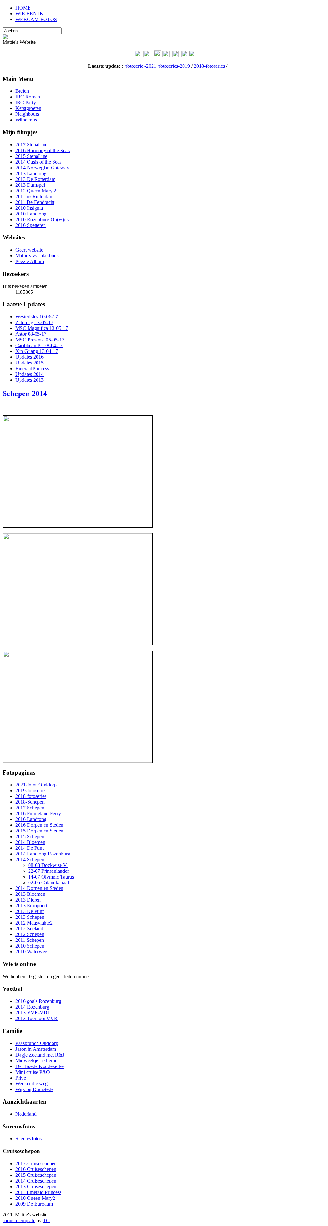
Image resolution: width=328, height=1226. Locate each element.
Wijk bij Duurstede (34, 1089)
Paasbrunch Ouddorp (36, 1043)
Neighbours (27, 114)
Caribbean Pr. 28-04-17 (39, 345)
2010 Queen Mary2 (35, 1198)
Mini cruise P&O (32, 1072)
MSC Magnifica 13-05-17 (41, 328)
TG (46, 1220)
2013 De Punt (29, 911)
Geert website (29, 250)
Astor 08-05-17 (30, 334)
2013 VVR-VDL (33, 1012)
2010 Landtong (30, 213)
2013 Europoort (31, 905)
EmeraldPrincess (32, 368)
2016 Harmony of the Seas (42, 150)
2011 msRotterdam (34, 196)
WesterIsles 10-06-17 (36, 316)
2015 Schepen (29, 836)
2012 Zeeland (29, 928)
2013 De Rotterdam (35, 179)
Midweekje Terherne (36, 1060)
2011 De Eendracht (34, 202)
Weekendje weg (31, 1083)
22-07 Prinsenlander (48, 871)
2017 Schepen (29, 807)
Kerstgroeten (28, 108)
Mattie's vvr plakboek (37, 255)
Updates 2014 (29, 374)
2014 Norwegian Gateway (42, 167)
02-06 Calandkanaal (48, 882)
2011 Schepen (29, 940)
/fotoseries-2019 (174, 66)
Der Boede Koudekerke (39, 1066)
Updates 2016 (29, 357)
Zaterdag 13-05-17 (34, 322)
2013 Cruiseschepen (35, 1186)
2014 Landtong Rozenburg (42, 853)
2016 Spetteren (30, 225)
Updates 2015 (29, 362)
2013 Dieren (28, 899)
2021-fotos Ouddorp (36, 784)
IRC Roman (27, 96)
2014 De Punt (29, 848)
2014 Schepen (29, 859)
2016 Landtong (30, 819)
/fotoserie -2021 (140, 66)
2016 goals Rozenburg (38, 1001)
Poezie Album (29, 261)
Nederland (26, 1114)
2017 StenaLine (31, 144)
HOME (23, 8)
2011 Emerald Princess (38, 1192)
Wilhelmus (26, 119)
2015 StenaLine (31, 156)
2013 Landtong (30, 173)
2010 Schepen (29, 946)
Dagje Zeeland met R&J (39, 1055)
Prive (20, 1078)
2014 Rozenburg (32, 1007)
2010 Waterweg (31, 951)
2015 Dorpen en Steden (39, 830)
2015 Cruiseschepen (35, 1175)
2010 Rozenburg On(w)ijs (42, 219)
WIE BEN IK (29, 13)
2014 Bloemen (30, 842)
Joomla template (19, 1220)
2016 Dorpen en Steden (39, 825)
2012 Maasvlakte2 (34, 922)
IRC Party (25, 102)
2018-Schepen (30, 802)
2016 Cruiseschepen (35, 1169)
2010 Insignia (29, 208)
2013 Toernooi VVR (36, 1018)
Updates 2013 (29, 380)
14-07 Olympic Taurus (51, 876)
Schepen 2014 (25, 393)
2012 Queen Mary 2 (35, 190)
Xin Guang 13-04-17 (36, 351)
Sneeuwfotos (28, 1138)
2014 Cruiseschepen (35, 1180)
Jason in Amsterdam (35, 1049)
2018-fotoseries (209, 66)
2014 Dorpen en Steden (39, 888)
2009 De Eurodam (34, 1203)
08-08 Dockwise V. (48, 865)
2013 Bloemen (30, 894)
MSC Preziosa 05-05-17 (39, 339)
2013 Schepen (29, 917)
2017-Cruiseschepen (36, 1163)
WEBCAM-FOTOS (36, 19)
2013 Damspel (30, 185)
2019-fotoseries (30, 790)
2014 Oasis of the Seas (38, 162)
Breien (22, 91)
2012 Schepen (29, 934)
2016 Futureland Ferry (38, 813)
